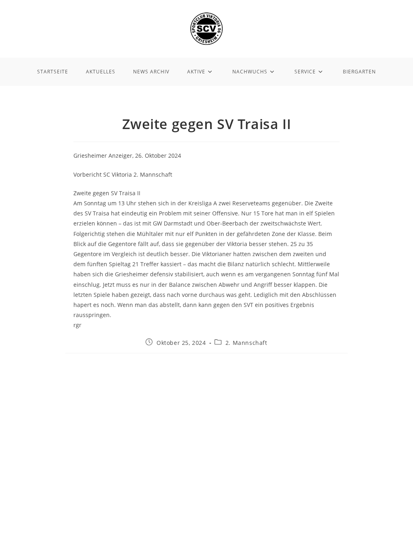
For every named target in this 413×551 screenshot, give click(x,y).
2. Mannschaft (246, 342)
